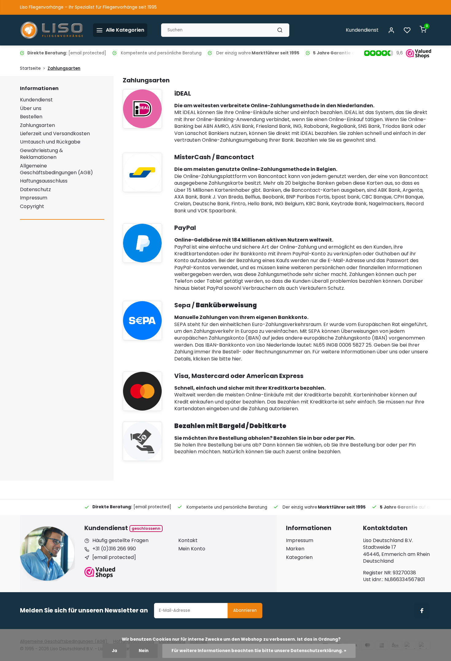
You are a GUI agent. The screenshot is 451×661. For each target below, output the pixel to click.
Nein (143, 651)
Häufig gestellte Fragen (120, 540)
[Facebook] (422, 610)
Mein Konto (191, 548)
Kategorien (299, 557)
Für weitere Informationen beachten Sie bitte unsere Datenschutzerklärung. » (259, 651)
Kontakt (188, 540)
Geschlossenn (146, 528)
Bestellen (31, 116)
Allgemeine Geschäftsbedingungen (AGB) (56, 169)
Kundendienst (362, 29)
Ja (114, 651)
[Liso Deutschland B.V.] (52, 30)
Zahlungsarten (64, 68)
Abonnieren (245, 610)
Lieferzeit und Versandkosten (55, 133)
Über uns (30, 108)
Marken (295, 548)
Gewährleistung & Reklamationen (41, 154)
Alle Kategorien (125, 29)
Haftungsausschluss (43, 180)
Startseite (30, 68)
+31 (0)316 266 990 (114, 548)
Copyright (32, 206)
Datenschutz (35, 189)
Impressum (33, 197)
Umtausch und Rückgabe (50, 141)
